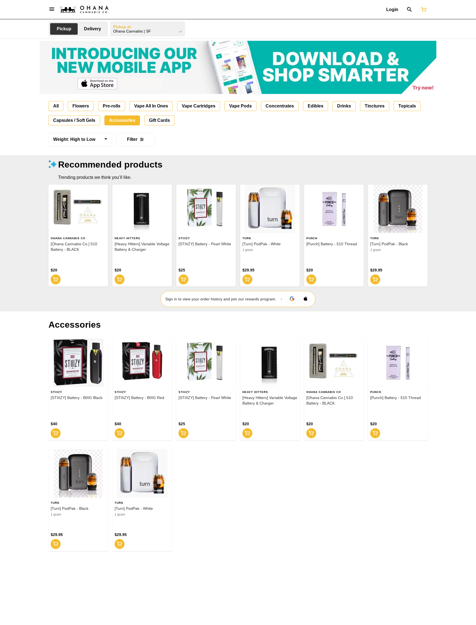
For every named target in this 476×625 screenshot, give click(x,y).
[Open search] (409, 10)
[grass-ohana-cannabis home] (84, 9)
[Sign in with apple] (305, 299)
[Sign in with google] (292, 299)
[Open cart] (423, 10)
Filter (132, 139)
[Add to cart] (56, 279)
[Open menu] (51, 9)
